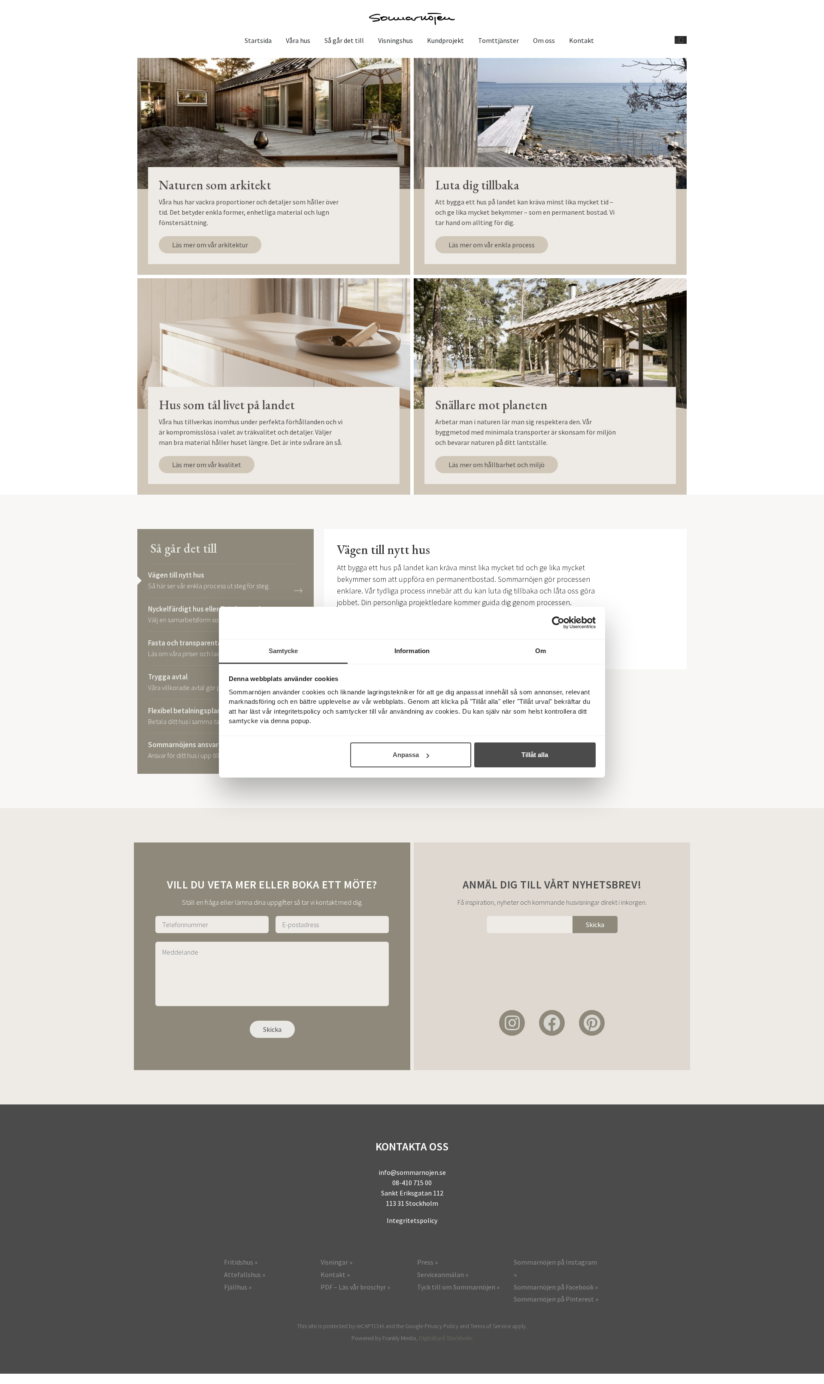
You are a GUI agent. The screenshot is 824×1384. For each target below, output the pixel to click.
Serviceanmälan (440, 1274)
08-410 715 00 (412, 1182)
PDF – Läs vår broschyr (353, 1287)
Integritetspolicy (412, 1220)
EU (679, 40)
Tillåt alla (534, 754)
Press (425, 1262)
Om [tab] (540, 650)
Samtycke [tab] (283, 650)
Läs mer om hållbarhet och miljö (496, 464)
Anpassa (406, 754)
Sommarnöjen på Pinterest (554, 1299)
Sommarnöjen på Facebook (554, 1287)
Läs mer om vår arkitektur (210, 244)
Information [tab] (412, 650)
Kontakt (581, 40)
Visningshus (395, 40)
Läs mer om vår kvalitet (206, 464)
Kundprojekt (445, 40)
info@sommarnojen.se (412, 1172)
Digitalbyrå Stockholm (446, 1338)
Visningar (334, 1262)
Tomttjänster (498, 40)
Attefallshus (242, 1274)
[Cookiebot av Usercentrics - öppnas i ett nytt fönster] (558, 622)
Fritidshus (238, 1262)
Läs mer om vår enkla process (491, 244)
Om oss (544, 40)
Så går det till (344, 40)
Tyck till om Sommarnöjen (456, 1287)
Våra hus (298, 40)
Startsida (258, 40)
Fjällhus (235, 1287)
